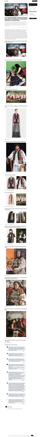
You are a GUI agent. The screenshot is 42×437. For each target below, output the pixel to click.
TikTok (33, 7)
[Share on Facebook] (18, 27)
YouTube (30, 7)
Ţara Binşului (9, 172)
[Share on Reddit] (22, 27)
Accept (32, 435)
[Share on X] (21, 27)
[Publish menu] (20, 1)
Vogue (9, 139)
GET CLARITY (33, 18)
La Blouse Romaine (12, 190)
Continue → (33, 11)
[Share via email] (23, 27)
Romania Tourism (12, 206)
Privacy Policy (27, 435)
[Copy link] (24, 27)
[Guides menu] (15, 1)
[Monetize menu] (23, 1)
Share (26, 27)
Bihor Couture (9, 57)
